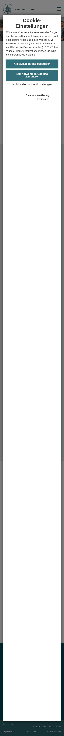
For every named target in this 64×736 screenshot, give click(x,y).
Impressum (43, 99)
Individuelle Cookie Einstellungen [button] (32, 84)
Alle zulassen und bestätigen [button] (32, 63)
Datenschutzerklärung (37, 95)
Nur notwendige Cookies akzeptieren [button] (32, 75)
